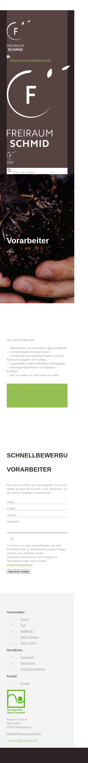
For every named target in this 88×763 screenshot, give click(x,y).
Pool (23, 625)
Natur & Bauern (29, 637)
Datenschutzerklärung (20, 564)
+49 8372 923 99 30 (31, 392)
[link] (52, 172)
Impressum (27, 657)
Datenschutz (27, 663)
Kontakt (25, 683)
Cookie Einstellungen (32, 669)
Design (24, 619)
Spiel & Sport (28, 643)
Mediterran (26, 631)
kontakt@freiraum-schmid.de (36, 398)
